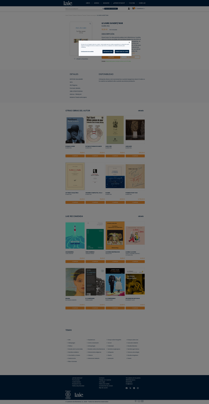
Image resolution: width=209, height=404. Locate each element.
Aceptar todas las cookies (122, 51)
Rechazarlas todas (108, 51)
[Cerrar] (129, 42)
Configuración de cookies (87, 51)
